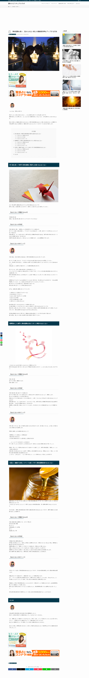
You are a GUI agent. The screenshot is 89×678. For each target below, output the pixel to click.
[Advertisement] (44, 20)
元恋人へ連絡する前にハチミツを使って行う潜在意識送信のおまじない (30, 147)
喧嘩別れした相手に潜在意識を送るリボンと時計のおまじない (28, 140)
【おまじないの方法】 (21, 143)
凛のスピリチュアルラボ (16, 3)
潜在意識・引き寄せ (13, 34)
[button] (12, 669)
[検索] (80, 0)
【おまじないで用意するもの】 (23, 135)
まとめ (16, 154)
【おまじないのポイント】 (22, 138)
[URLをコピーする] (55, 669)
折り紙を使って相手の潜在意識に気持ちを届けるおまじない (28, 133)
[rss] (78, 0)
